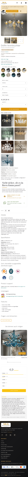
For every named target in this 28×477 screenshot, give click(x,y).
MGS (17, 475)
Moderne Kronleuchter (10, 56)
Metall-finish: (5, 80)
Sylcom (6, 51)
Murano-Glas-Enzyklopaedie (7, 446)
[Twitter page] (15, 435)
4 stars (4, 376)
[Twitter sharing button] (9, 210)
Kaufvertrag (3, 448)
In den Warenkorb (14, 109)
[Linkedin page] (10, 435)
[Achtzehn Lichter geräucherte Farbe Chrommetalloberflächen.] (20, 147)
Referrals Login (4, 452)
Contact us (10, 432)
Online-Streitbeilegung (5, 454)
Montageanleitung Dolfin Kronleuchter (14, 296)
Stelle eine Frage (4, 59)
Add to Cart (22, 353)
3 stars (4, 379)
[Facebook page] (2, 435)
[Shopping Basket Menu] (26, 2)
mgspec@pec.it (6, 456)
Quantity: (4, 102)
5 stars (5, 373)
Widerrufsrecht (4, 458)
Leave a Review (14, 390)
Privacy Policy (4, 444)
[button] (7, 362)
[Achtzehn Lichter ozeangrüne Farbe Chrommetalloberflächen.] (7, 133)
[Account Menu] (21, 2)
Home (2, 440)
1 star (4, 385)
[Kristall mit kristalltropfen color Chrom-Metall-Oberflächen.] (20, 120)
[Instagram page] (6, 435)
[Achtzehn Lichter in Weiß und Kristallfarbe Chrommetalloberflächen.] (7, 147)
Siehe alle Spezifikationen (6, 64)
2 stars (4, 382)
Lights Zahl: (5, 86)
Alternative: (4, 92)
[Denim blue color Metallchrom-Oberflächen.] (7, 160)
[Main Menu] (17, 2)
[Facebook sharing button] (6, 210)
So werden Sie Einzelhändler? (7, 450)
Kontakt (2, 442)
